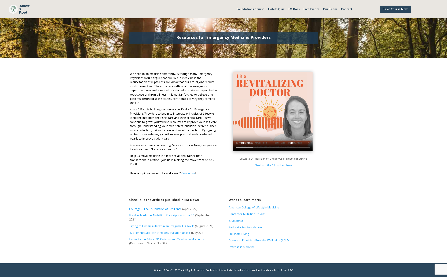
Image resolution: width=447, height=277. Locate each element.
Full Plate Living (239, 234)
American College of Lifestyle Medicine (254, 207)
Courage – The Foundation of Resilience (155, 209)
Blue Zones (236, 221)
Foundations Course (250, 9)
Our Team (330, 9)
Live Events (311, 9)
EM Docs (294, 9)
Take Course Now (395, 9)
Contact (346, 9)
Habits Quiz (276, 9)
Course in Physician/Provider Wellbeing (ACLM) (259, 240)
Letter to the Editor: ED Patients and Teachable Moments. (166, 239)
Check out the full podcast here (273, 165)
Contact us (188, 173)
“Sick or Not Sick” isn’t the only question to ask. (159, 233)
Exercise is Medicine (242, 247)
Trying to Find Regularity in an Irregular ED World (161, 226)
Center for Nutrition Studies (247, 214)
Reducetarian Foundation (245, 227)
